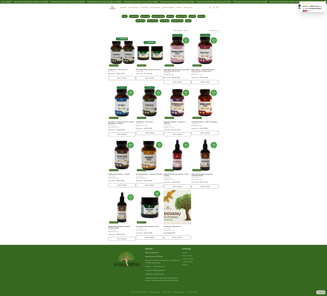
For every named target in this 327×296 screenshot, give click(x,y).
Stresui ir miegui (181, 16)
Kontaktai (185, 264)
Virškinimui (170, 16)
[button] (210, 7)
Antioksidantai (140, 20)
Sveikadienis (137, 292)
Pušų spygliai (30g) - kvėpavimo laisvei (147, 226)
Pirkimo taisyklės (187, 255)
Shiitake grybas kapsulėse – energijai (119, 174)
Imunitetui (192, 16)
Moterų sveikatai (152, 20)
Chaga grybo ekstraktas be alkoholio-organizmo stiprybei (202, 175)
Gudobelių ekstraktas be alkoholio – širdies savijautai (176, 175)
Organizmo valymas (158, 16)
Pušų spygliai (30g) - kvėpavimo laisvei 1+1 (148, 69)
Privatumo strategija (167, 292)
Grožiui (125, 16)
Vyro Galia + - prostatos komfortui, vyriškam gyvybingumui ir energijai (121, 122)
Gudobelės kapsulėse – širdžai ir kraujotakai (204, 121)
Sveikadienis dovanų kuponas (172, 226)
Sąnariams (201, 16)
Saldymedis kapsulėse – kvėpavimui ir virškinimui (175, 122)
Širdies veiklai (145, 16)
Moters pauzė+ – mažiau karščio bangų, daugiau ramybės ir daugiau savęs (202, 70)
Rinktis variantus (177, 237)
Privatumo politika (187, 261)
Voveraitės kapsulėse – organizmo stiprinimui (149, 174)
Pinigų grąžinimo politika (154, 292)
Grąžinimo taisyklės (188, 258)
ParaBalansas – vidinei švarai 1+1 (118, 69)
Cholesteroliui (134, 16)
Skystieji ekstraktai (177, 20)
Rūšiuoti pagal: (177, 30)
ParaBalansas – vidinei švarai (144, 121)
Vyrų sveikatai (165, 20)
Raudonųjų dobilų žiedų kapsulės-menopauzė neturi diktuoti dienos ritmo (177, 70)
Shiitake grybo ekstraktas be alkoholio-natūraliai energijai (119, 227)
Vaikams (188, 20)
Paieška (184, 252)
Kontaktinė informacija (192, 292)
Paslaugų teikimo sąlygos (179, 292)
